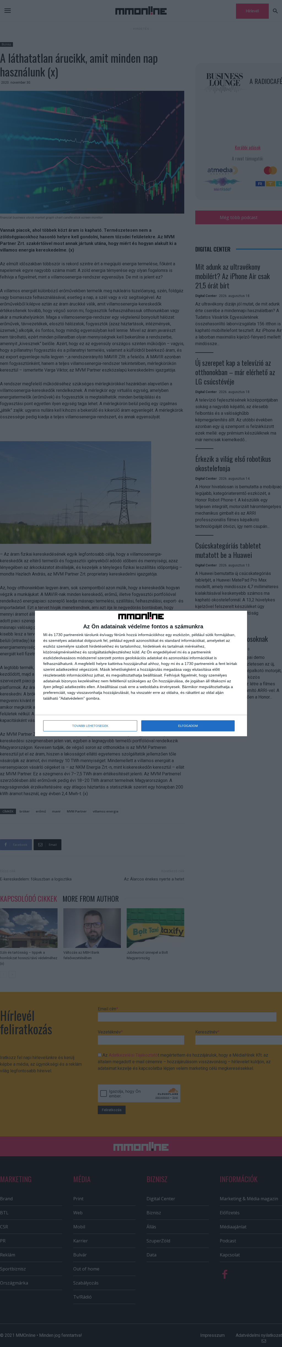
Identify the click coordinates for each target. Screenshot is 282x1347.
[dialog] (141, 674)
